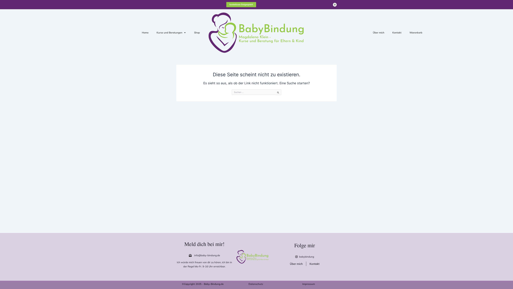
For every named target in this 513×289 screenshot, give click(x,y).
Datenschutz (255, 284)
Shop (197, 32)
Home (145, 32)
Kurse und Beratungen (169, 32)
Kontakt (396, 32)
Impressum (308, 284)
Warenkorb (415, 32)
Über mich (378, 32)
